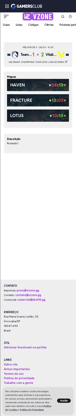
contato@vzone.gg (28, 295)
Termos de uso (14, 373)
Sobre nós (11, 364)
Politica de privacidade (19, 378)
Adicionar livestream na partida (25, 347)
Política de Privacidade (32, 409)
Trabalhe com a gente (18, 383)
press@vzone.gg (28, 290)
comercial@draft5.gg (31, 299)
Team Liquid (29, 54)
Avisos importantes (17, 369)
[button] (64, 401)
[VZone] (38, 16)
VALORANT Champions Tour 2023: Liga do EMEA (37, 61)
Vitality (51, 54)
